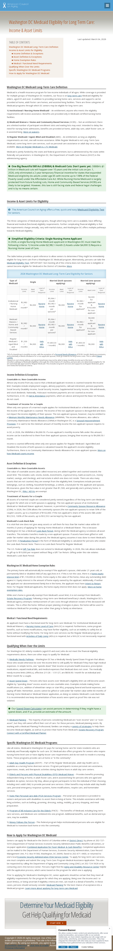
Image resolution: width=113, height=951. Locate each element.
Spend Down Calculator (29, 708)
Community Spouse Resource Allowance (86, 506)
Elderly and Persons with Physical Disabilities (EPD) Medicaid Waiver (41, 774)
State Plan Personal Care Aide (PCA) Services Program (35, 795)
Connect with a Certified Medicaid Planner (26, 733)
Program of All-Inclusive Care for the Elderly (30, 810)
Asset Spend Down (18, 680)
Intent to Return (93, 583)
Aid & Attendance (37, 395)
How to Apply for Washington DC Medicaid (29, 73)
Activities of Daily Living (37, 636)
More (69, 266)
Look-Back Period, (45, 530)
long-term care (75, 95)
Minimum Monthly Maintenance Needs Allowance (31, 417)
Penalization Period (28, 540)
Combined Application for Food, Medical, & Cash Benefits (54, 847)
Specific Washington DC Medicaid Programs (29, 70)
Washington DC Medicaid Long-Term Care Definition (33, 46)
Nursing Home (41, 304)
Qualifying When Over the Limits (24, 66)
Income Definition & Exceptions (28, 53)
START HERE (55, 923)
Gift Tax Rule (29, 549)
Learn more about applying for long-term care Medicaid (51, 888)
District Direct (76, 840)
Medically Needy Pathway (21, 659)
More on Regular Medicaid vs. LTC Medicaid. (37, 146)
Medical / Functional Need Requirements (33, 63)
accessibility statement (16, 945)
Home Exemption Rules (25, 60)
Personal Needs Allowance (65, 354)
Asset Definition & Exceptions (28, 56)
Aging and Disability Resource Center (81, 866)
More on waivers (31, 132)
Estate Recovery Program (19, 598)
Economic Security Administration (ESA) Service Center (42, 857)
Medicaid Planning (17, 719)
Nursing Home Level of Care (39, 626)
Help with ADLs (41, 344)
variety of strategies (82, 726)
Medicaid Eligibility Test (91, 209)
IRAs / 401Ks (28, 491)
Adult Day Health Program (21, 762)
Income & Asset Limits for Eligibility (25, 50)
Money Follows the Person (22, 822)
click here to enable (39, 945)
